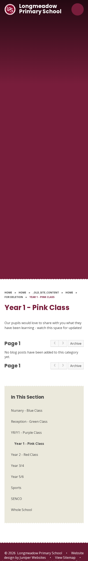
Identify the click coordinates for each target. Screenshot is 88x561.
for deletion (14, 297)
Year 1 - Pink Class (41, 297)
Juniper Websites (32, 557)
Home (8, 292)
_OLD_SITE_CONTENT (46, 292)
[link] (55, 343)
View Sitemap (65, 557)
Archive (75, 343)
